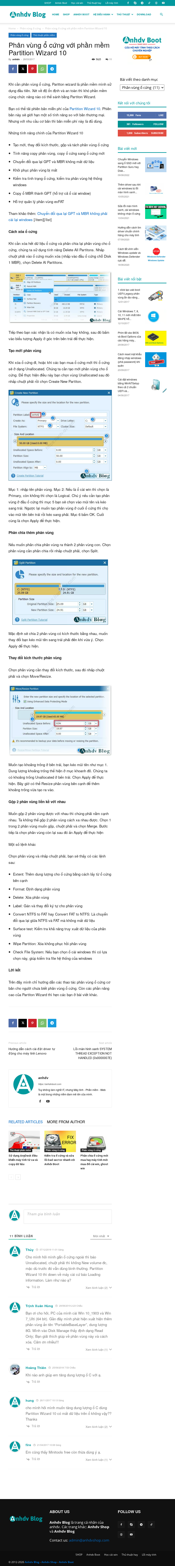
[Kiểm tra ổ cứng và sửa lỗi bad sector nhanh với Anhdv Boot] (60, 1141)
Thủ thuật (123, 14)
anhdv (16, 59)
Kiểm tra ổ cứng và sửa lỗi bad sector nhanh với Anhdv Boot (59, 1160)
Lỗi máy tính (111, 2)
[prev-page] (11, 1177)
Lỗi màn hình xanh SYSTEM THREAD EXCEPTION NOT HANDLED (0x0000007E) (92, 1053)
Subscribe (157, 133)
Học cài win (77, 2)
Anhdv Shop (98, 1526)
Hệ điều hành (101, 14)
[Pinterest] (32, 69)
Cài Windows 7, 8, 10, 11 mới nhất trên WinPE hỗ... (129, 315)
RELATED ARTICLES (26, 1121)
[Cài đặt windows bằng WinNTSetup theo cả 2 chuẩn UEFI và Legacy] (155, 385)
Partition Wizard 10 (85, 108)
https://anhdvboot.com (49, 1084)
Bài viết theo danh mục (139, 79)
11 (110, 59)
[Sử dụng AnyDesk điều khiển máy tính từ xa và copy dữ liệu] (24, 1141)
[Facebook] (128, 3)
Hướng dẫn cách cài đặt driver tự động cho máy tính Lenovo (32, 1051)
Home (55, 14)
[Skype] (135, 3)
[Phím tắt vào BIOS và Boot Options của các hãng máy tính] (155, 338)
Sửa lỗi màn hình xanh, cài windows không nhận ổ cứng (129, 209)
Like (161, 115)
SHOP (47, 2)
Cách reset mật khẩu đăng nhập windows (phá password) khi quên (130, 359)
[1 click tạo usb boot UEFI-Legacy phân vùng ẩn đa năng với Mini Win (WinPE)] (155, 295)
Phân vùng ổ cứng (30, 28)
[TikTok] (149, 3)
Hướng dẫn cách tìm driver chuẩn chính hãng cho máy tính (129, 231)
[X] (22, 69)
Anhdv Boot (61, 2)
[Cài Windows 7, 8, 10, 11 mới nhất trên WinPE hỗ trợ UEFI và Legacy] (155, 316)
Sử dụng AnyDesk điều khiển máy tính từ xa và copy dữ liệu (23, 1160)
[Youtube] (163, 3)
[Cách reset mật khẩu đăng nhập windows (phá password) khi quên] (155, 359)
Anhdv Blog (60, 1522)
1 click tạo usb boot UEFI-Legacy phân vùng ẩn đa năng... (129, 293)
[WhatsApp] (42, 69)
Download (144, 14)
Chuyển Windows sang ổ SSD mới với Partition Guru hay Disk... (129, 164)
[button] (161, 14)
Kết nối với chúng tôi (134, 102)
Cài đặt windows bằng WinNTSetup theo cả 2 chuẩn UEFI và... (128, 385)
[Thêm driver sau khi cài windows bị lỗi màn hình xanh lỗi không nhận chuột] (155, 190)
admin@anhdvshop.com (89, 1540)
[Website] (156, 3)
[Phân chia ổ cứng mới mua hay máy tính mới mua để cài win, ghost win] (96, 1141)
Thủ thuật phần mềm (44, 35)
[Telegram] (142, 3)
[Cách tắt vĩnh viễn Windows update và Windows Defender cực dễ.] (155, 254)
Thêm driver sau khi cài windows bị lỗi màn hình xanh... (129, 188)
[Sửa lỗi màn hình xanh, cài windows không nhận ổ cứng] (155, 211)
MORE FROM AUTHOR (66, 1121)
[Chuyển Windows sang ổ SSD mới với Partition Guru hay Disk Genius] (155, 164)
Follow (158, 124)
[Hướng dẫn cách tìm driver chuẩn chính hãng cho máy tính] (155, 233)
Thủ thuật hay (94, 2)
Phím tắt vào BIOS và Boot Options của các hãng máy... (129, 336)
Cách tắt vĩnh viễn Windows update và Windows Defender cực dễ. (129, 254)
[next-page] (18, 1177)
